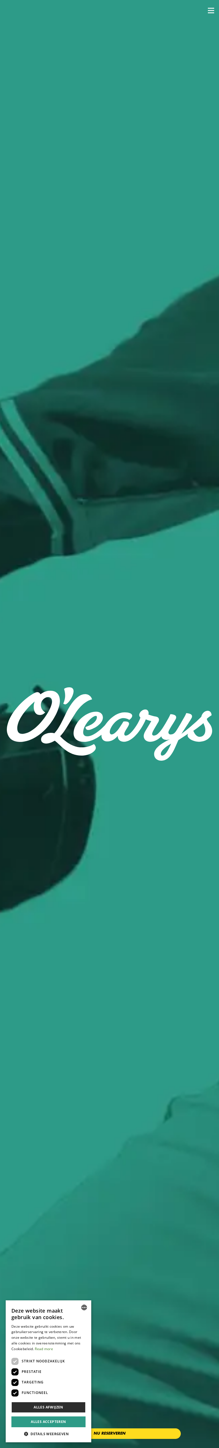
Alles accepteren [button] (48, 1421)
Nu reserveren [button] (109, 1433)
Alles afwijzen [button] (48, 1407)
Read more (44, 1348)
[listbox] (84, 1307)
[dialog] (48, 1371)
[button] (211, 10)
